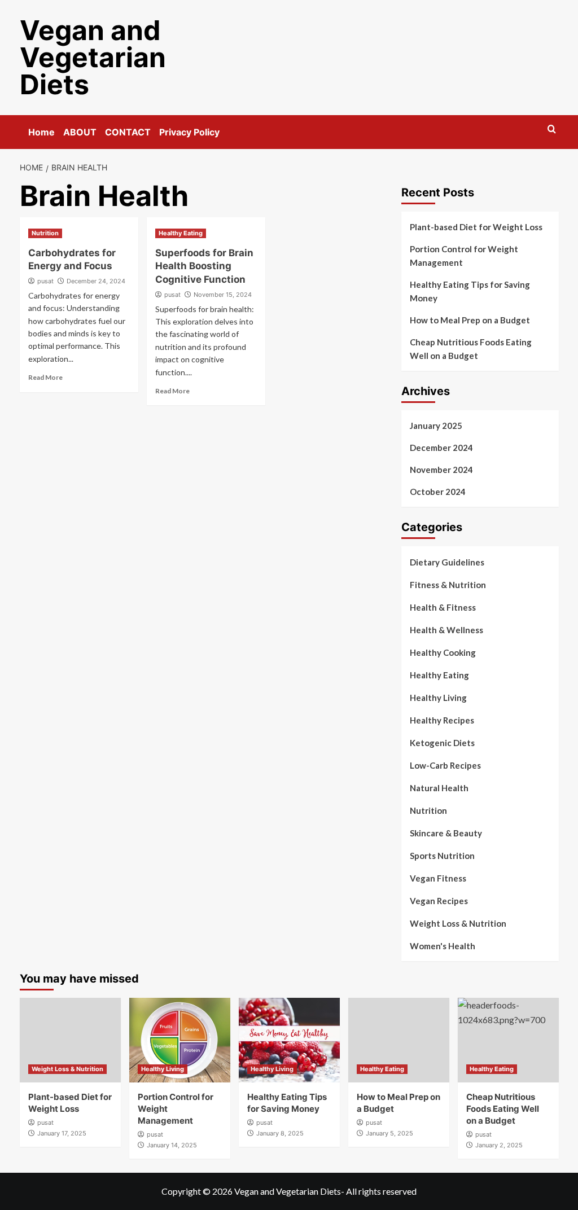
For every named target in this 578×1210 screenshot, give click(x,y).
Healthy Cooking (443, 652)
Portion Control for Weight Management (464, 256)
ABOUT (80, 132)
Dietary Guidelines (447, 562)
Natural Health (439, 788)
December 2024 (441, 447)
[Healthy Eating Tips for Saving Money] (289, 1040)
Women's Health (442, 946)
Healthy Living (438, 697)
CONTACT (128, 132)
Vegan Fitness (438, 878)
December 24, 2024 (96, 281)
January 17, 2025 (61, 1133)
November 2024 (441, 469)
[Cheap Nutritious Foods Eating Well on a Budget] (508, 1040)
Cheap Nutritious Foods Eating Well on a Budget (471, 349)
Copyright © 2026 (197, 1191)
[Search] (552, 129)
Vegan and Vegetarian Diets (93, 57)
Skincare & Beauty (446, 833)
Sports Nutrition (442, 855)
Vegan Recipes (439, 901)
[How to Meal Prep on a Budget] (398, 1040)
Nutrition (45, 233)
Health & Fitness (443, 607)
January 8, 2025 (280, 1133)
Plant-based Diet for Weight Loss (476, 227)
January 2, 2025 (499, 1145)
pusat (45, 281)
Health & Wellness (446, 630)
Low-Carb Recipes (445, 765)
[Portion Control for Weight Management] (179, 1040)
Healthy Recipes (442, 720)
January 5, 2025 (389, 1133)
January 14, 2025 (172, 1145)
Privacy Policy (189, 132)
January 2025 (436, 425)
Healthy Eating (181, 233)
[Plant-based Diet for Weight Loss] (70, 1040)
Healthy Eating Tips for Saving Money (470, 291)
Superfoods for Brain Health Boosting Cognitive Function (204, 266)
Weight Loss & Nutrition (458, 923)
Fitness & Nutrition (448, 585)
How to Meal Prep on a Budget (470, 320)
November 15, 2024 (223, 295)
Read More (45, 377)
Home (41, 132)
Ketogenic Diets (442, 743)
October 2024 (438, 491)
